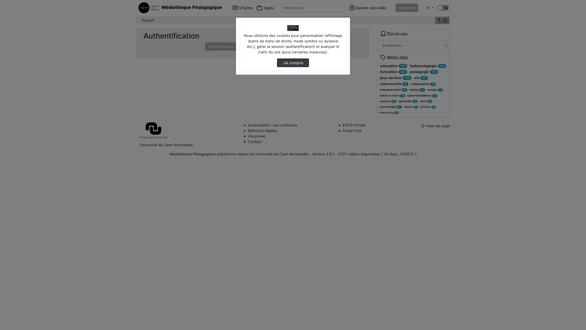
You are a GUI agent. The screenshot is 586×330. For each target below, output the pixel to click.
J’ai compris (293, 62)
